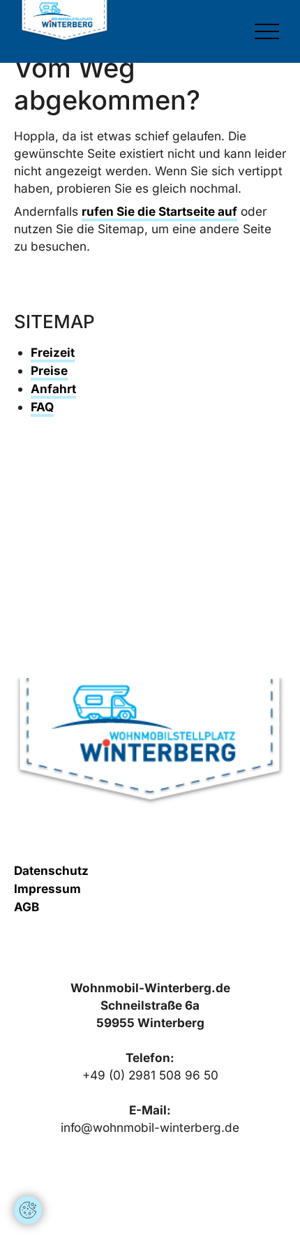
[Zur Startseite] (64, 21)
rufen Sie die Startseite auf (159, 211)
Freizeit (53, 352)
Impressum (47, 888)
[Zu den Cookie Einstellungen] (28, 1210)
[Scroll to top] (28, 1168)
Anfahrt (53, 388)
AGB (26, 906)
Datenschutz (51, 870)
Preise (49, 370)
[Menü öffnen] (267, 31)
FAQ (42, 406)
